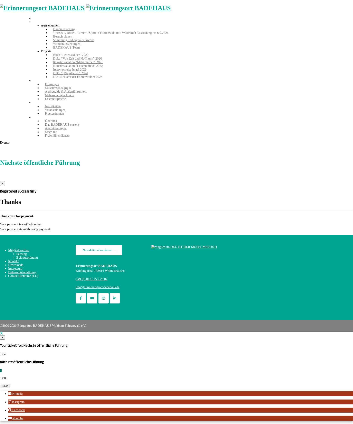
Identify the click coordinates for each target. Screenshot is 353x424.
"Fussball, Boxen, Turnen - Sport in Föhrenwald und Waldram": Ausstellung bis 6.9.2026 (111, 32)
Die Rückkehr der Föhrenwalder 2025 (77, 77)
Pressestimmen (54, 113)
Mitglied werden (18, 250)
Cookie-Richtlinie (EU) (23, 276)
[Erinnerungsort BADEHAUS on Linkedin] (115, 298)
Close (5, 385)
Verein (37, 117)
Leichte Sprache (55, 99)
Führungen (40, 80)
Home (37, 18)
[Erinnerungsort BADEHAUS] (42, 8)
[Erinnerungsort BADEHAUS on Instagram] (103, 298)
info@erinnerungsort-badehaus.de (98, 287)
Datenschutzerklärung (22, 272)
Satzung (21, 254)
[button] (15, 393)
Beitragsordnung (27, 257)
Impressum (15, 268)
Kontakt (13, 261)
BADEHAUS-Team (66, 47)
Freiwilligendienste (57, 135)
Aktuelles (39, 102)
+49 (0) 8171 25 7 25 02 (91, 279)
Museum (38, 21)
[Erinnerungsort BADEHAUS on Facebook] (81, 298)
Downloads (15, 265)
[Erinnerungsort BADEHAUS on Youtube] (92, 298)
